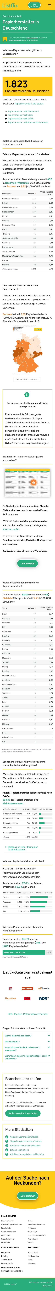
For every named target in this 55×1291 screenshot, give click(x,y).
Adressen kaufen (11, 529)
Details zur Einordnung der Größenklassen (23, 848)
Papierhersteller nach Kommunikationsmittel (28, 122)
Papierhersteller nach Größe (20, 118)
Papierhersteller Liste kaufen (29, 103)
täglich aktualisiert (32, 37)
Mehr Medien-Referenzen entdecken (27, 1014)
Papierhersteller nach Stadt (20, 115)
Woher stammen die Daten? (18, 1035)
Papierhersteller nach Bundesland (23, 111)
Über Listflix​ (34, 1247)
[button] (27, 848)
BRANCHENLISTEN (8, 1216)
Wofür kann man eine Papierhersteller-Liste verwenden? (26, 1057)
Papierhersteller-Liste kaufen (22, 1113)
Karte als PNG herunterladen (27, 379)
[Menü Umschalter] (49, 5)
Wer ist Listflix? (12, 1041)
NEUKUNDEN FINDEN (10, 1247)
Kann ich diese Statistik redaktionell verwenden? (22, 1048)
